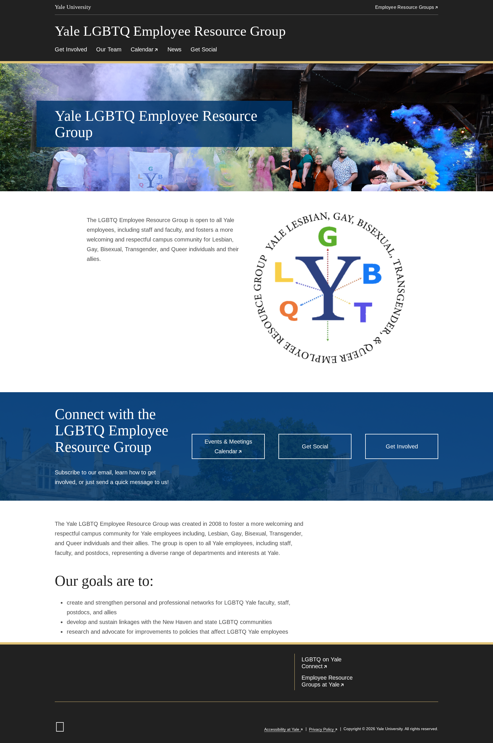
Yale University (73, 7)
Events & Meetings (235, 448)
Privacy (323, 729)
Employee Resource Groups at (334, 682)
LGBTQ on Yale (334, 664)
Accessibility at (283, 729)
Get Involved (71, 49)
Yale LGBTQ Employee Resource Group (170, 31)
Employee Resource (406, 7)
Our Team (109, 49)
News (174, 49)
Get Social (204, 49)
